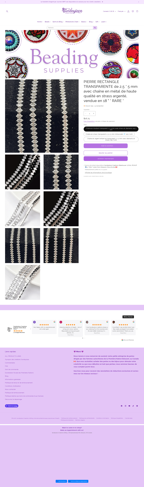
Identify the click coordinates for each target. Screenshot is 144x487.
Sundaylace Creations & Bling (25, 418)
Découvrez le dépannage (13, 399)
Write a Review (128, 317)
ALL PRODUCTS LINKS (13, 356)
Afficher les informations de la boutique (98, 172)
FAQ (6, 366)
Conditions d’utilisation (102, 418)
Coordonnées (128, 418)
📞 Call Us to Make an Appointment (78, 481)
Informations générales (13, 379)
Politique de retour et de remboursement (19, 382)
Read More (71, 335)
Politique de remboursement (14, 392)
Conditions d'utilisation (13, 386)
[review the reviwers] (54, 322)
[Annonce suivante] (138, 2)
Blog (6, 376)
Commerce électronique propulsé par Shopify (46, 418)
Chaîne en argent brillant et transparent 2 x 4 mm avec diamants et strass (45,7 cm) (111, 139)
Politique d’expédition (117, 418)
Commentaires (10, 363)
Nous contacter (10, 389)
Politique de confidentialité (86, 418)
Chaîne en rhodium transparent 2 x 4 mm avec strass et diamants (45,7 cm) (111, 129)
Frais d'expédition (89, 121)
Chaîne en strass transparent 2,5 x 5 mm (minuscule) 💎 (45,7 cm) (109, 134)
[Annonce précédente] (5, 2)
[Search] (95, 27)
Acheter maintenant (106, 159)
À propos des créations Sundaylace (17, 359)
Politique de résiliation (67, 420)
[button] (7, 11)
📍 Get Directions (61, 481)
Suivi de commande (11, 369)
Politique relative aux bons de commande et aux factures (24, 396)
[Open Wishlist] (133, 11)
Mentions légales (80, 420)
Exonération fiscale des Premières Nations (19, 372)
